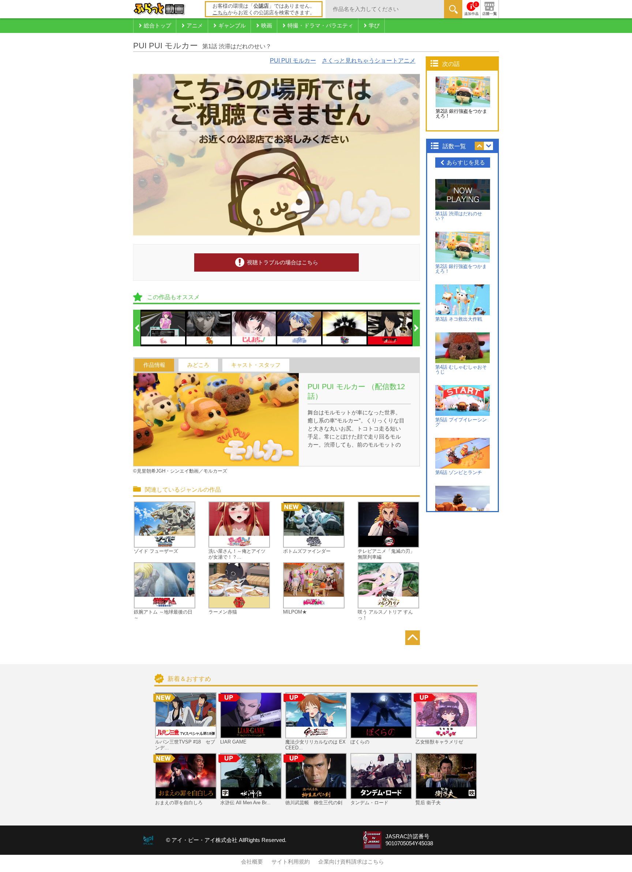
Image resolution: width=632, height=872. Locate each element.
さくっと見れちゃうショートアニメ (368, 60)
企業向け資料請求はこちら (351, 862)
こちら (220, 12)
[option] (163, 328)
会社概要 (252, 862)
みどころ (198, 365)
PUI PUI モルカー (293, 60)
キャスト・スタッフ (256, 365)
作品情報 (154, 365)
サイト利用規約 (290, 862)
